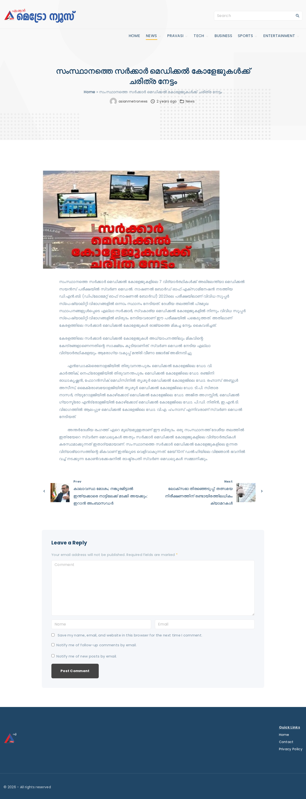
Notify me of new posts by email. (86, 656)
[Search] (297, 15)
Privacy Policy (290, 749)
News (190, 101)
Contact (286, 741)
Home (89, 92)
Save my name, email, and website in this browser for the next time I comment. (130, 635)
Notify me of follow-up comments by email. (96, 645)
